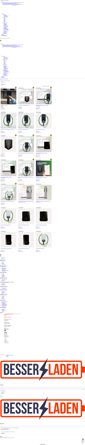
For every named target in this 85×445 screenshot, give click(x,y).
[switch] (82, 442)
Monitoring (3, 303)
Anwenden (1, 312)
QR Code (3, 292)
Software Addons (6, 27)
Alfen (4, 60)
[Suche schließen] (0, 438)
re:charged (2, 76)
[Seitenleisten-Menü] (1, 255)
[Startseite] (4, 0)
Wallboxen (5, 57)
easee (2, 262)
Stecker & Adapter (6, 26)
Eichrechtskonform (4, 279)
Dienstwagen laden (4, 268)
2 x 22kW (3, 275)
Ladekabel (5, 23)
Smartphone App (4, 305)
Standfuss (5, 25)
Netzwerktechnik (6, 73)
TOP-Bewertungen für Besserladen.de (6, 342)
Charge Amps (5, 18)
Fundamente (5, 31)
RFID (2, 293)
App (2, 291)
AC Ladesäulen (5, 16)
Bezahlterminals (5, 33)
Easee (4, 19)
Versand (2, 108)
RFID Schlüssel (5, 24)
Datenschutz (7, 355)
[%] (8, 96)
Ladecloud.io (2, 34)
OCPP (2, 297)
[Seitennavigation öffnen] (1, 41)
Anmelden (1, 436)
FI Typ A (3, 284)
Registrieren (2, 433)
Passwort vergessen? (3, 390)
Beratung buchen (4, 35)
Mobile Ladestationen (6, 15)
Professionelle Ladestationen (5, 270)
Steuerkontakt (3, 306)
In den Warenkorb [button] (3, 112)
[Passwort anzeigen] (83, 389)
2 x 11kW (3, 274)
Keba (4, 63)
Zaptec (4, 21)
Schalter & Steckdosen (6, 29)
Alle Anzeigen (5, 22)
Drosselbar (3, 276)
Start (1, 1)
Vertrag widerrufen (42, 444)
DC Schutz (3, 283)
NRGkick (5, 20)
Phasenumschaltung (4, 304)
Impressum (7, 356)
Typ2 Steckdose (3, 288)
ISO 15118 (3, 302)
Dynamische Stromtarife (4, 301)
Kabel (4, 30)
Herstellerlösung (3, 310)
